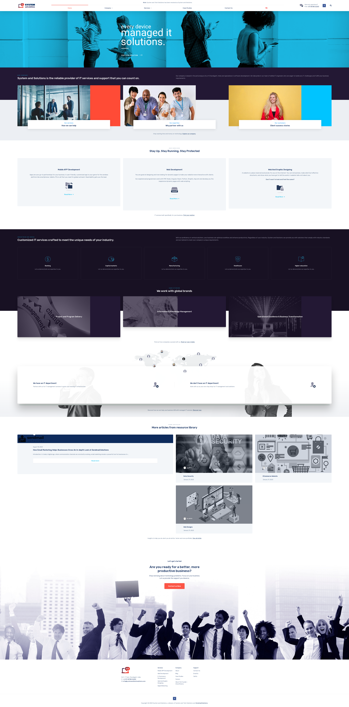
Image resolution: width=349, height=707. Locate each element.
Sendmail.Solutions (202, 703)
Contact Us (228, 8)
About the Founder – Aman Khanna (181, 683)
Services (160, 668)
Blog (176, 673)
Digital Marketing (163, 686)
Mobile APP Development (165, 671)
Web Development (163, 673)
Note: (144, 2)
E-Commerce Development (162, 677)
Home (70, 8)
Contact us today (95, 385)
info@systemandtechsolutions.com (134, 681)
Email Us (195, 673)
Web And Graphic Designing (163, 682)
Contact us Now (174, 586)
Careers (177, 679)
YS (266, 8)
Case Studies (187, 8)
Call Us (195, 676)
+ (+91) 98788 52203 (129, 679)
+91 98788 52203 (313, 6)
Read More (68, 194)
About (177, 671)
